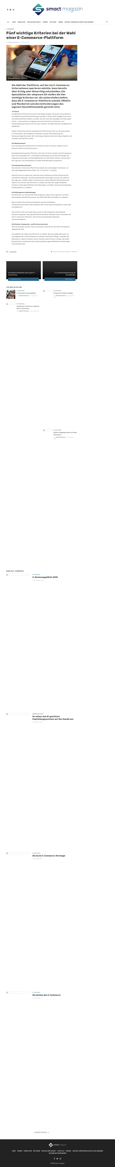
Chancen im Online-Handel (63, 293)
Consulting (21, 22)
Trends (60, 22)
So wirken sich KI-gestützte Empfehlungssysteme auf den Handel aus (52, 717)
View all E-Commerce (41, 1132)
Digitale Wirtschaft (34, 22)
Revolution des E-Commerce (46, 995)
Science (45, 22)
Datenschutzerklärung (57, 1153)
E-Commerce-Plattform (65, 251)
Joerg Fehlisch (13, 42)
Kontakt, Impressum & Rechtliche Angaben (79, 22)
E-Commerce (10, 28)
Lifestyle (60, 1151)
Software (53, 22)
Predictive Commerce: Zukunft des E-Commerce (28, 307)
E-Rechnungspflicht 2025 (45, 577)
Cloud (55, 251)
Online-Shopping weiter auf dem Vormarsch (65, 434)
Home (14, 22)
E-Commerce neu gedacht (26, 293)
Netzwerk (74, 251)
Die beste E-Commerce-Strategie (48, 856)
